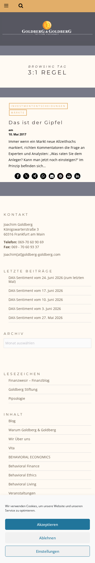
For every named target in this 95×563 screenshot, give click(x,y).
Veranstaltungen (22, 493)
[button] (18, 176)
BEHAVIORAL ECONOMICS (29, 457)
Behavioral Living (22, 484)
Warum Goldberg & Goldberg (32, 430)
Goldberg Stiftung (23, 389)
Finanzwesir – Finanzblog (29, 380)
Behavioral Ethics (23, 475)
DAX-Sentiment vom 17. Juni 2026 (36, 290)
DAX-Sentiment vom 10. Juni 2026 (36, 299)
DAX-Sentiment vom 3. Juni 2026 (35, 308)
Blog (12, 421)
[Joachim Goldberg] (47, 27)
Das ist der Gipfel (36, 122)
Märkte (18, 112)
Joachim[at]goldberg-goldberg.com (32, 254)
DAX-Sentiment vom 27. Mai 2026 (36, 317)
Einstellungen (47, 551)
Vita (12, 448)
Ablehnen (47, 537)
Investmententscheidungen (38, 106)
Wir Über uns (19, 439)
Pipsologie (17, 398)
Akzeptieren (47, 524)
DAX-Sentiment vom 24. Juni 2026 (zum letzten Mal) (46, 279)
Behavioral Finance (24, 466)
